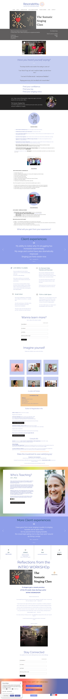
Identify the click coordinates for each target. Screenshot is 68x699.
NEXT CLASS (8, 554)
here (45, 446)
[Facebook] (10, 499)
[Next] (65, 250)
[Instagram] (12, 499)
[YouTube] (56, 695)
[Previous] (2, 250)
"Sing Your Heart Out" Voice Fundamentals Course (25, 213)
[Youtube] (13, 499)
